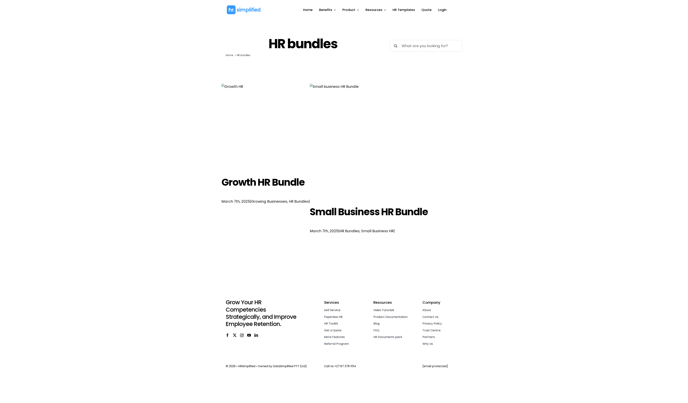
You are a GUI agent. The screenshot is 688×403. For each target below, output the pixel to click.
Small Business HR (377, 230)
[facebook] (227, 335)
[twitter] (234, 335)
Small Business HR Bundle (369, 212)
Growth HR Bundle (263, 182)
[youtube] (249, 335)
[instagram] (242, 335)
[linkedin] (256, 335)
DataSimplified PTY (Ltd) (290, 366)
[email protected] (435, 366)
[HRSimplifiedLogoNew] (244, 6)
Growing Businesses (269, 201)
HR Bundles (299, 201)
